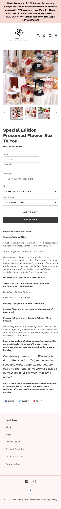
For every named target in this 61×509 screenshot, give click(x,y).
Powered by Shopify (48, 500)
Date (6, 154)
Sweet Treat (8, 197)
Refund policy (13, 464)
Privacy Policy (13, 441)
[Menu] (56, 35)
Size (5, 186)
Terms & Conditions (16, 449)
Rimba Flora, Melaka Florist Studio (25, 500)
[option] (17, 113)
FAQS (8, 434)
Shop (8, 427)
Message (8, 174)
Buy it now (30, 220)
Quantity (8, 164)
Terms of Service (14, 456)
